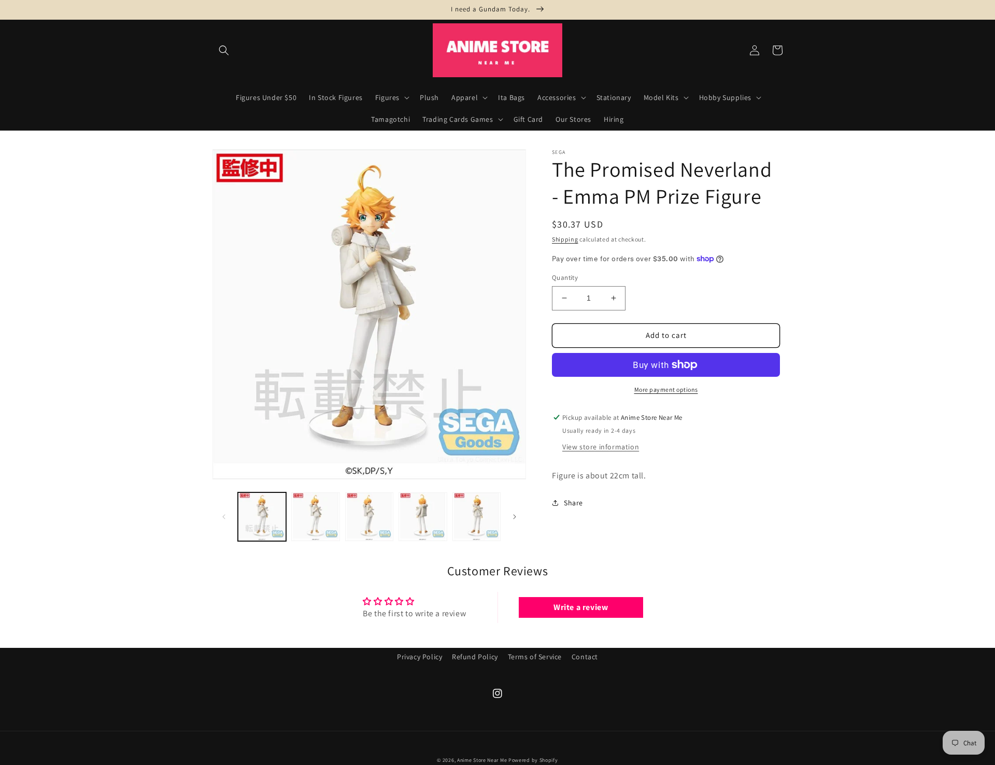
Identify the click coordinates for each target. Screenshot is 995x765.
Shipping (565, 239)
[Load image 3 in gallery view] (369, 516)
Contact (585, 656)
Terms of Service (535, 656)
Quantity (565, 277)
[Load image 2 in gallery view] (315, 516)
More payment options (666, 389)
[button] (223, 50)
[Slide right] (514, 516)
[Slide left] (223, 516)
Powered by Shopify (533, 760)
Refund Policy (475, 656)
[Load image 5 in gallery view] (476, 516)
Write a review (580, 607)
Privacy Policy (419, 656)
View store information (600, 446)
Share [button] (573, 502)
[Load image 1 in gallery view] (262, 516)
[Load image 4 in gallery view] (423, 516)
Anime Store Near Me (482, 760)
